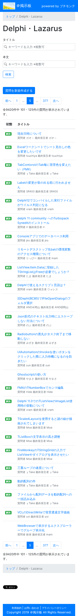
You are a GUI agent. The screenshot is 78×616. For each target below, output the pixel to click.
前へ (8, 101)
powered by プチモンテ (58, 6)
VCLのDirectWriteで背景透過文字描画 (43, 512)
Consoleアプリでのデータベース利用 (43, 236)
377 (45, 101)
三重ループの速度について (35, 468)
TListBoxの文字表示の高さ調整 (38, 437)
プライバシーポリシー (54, 608)
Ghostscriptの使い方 (31, 374)
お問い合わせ (31, 608)
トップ (10, 16)
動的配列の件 (26, 481)
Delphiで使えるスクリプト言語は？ (41, 285)
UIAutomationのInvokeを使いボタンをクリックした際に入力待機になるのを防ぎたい (44, 356)
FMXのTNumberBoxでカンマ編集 (40, 387)
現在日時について (29, 133)
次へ (56, 101)
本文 (6, 57)
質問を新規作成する (19, 90)
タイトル (9, 39)
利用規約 (17, 608)
